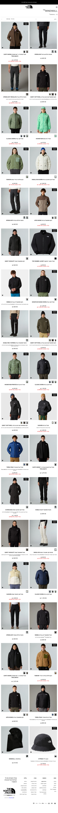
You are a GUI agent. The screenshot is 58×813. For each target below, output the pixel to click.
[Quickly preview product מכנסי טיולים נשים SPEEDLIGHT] (2, 628)
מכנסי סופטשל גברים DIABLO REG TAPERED (14, 343)
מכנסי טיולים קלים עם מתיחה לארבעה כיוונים (14, 99)
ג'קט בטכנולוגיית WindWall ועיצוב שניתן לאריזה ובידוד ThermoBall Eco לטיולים (14, 470)
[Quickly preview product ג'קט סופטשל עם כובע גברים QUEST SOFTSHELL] (30, 90)
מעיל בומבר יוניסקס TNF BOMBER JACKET (43, 261)
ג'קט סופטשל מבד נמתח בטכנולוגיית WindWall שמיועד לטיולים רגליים (14, 304)
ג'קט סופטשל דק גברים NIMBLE (14, 302)
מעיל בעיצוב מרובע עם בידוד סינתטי (43, 427)
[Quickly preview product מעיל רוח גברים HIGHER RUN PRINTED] (2, 378)
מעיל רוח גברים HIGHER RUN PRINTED (15, 385)
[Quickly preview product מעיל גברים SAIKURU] (30, 418)
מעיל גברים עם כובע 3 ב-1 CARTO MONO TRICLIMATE (43, 468)
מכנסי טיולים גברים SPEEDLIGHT (43, 54)
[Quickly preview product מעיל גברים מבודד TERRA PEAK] (2, 460)
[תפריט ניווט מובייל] (56, 7)
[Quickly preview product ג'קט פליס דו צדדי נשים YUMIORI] (2, 173)
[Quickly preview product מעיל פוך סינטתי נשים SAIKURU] (2, 587)
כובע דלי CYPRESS (43, 759)
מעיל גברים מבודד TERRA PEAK (14, 467)
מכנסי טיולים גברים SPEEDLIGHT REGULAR (14, 97)
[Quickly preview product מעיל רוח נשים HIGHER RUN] (30, 132)
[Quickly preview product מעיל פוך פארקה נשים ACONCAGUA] (2, 503)
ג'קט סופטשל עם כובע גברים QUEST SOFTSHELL (43, 97)
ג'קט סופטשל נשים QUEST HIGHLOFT (15, 261)
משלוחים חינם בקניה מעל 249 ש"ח (29, 2)
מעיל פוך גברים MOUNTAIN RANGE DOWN (43, 302)
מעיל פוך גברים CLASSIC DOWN (14, 139)
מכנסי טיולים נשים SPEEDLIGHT (14, 635)
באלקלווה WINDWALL (15, 759)
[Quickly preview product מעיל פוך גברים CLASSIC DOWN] (2, 132)
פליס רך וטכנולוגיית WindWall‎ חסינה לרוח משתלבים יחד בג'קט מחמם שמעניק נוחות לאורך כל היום (15, 555)
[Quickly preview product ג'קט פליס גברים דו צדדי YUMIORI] (30, 669)
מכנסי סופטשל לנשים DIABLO (43, 510)
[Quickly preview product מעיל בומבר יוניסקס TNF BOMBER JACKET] (30, 254)
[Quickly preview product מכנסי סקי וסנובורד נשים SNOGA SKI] (30, 545)
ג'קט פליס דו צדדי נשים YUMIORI (14, 179)
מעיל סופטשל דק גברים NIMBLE (43, 635)
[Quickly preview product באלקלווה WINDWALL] (2, 752)
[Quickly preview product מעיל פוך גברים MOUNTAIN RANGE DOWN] (30, 295)
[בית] (56, 14)
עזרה (35, 778)
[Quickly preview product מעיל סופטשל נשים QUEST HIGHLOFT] (2, 545)
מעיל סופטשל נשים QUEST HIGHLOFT (15, 552)
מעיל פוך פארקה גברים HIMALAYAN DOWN (43, 179)
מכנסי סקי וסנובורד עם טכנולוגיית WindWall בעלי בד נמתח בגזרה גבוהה (43, 554)
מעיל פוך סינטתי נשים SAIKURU (14, 594)
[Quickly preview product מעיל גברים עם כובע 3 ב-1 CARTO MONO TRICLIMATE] (30, 460)
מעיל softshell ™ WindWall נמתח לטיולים (43, 637)
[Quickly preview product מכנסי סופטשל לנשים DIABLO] (30, 503)
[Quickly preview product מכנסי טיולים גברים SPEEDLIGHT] (30, 47)
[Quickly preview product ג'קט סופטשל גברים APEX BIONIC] (30, 213)
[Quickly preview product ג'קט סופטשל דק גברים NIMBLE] (2, 295)
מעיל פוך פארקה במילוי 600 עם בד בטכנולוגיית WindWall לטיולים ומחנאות (14, 512)
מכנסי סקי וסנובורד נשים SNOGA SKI (43, 552)
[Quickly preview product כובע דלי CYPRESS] (30, 752)
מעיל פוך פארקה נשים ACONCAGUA (14, 510)
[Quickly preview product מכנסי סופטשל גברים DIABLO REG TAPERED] (2, 336)
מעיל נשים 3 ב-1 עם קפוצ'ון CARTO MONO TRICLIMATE (15, 55)
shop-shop (11, 797)
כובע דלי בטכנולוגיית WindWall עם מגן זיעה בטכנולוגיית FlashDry (43, 761)
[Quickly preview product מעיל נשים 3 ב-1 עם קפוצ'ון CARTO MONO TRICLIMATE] (2, 47)
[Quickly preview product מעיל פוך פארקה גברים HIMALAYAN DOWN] (30, 173)
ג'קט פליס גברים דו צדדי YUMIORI (43, 676)
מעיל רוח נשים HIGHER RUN (43, 139)
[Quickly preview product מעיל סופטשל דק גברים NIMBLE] (30, 628)
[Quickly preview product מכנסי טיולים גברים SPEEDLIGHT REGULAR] (2, 90)
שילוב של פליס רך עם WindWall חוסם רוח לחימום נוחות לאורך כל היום (43, 99)
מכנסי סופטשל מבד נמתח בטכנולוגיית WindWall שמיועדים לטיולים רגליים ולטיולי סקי (15, 345)
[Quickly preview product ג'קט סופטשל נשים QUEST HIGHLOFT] (2, 254)
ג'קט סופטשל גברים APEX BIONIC (43, 220)
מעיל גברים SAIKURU (43, 425)
